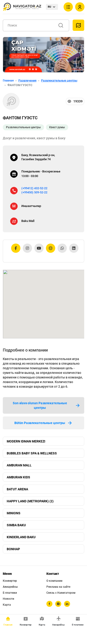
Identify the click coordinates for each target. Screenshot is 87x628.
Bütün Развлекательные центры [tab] (39, 423)
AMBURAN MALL (19, 465)
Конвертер (10, 580)
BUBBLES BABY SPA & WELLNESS (32, 453)
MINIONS (13, 513)
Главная (8, 80)
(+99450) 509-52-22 (34, 192)
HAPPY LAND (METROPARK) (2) (30, 501)
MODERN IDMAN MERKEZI (26, 441)
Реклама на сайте (58, 586)
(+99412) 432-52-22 (34, 188)
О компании (54, 580)
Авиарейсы (10, 586)
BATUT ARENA (17, 489)
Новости (8, 598)
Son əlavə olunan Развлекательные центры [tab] (40, 405)
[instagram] (58, 604)
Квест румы (57, 127)
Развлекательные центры (59, 80)
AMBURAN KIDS (18, 477)
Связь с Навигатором (60, 592)
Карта (7, 604)
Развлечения (27, 80)
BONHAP (13, 549)
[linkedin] (67, 604)
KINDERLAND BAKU (21, 537)
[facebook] (49, 604)
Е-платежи (10, 592)
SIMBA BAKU (16, 525)
